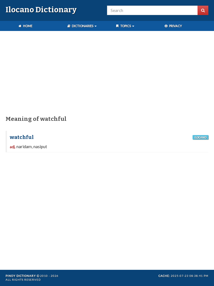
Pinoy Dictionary (21, 275)
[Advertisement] (107, 74)
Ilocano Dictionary (41, 9)
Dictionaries (82, 26)
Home (27, 26)
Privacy (175, 26)
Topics (126, 26)
